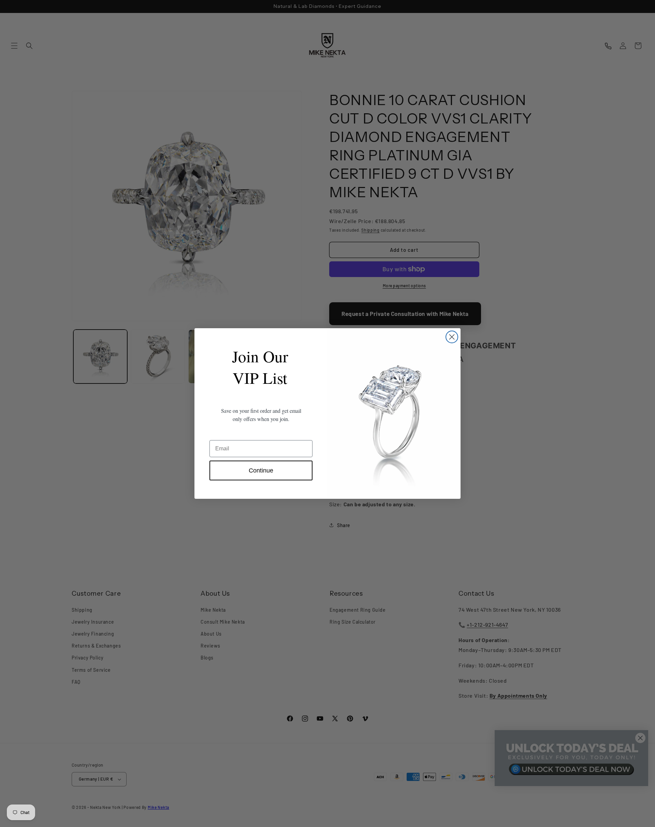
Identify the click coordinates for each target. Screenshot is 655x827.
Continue (261, 470)
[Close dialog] (452, 337)
